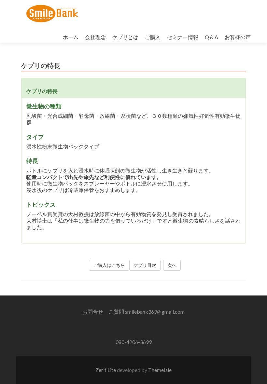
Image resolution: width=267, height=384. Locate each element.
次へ (171, 265)
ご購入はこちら (109, 265)
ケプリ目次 (145, 265)
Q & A (211, 37)
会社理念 (95, 37)
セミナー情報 (182, 37)
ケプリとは (125, 37)
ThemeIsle (160, 370)
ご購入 (153, 37)
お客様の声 (238, 37)
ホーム (70, 37)
